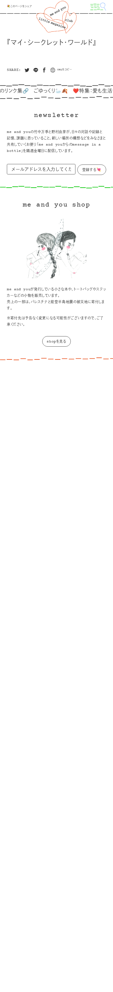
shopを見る (56, 341)
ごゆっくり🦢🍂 (45, 91)
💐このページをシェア (19, 6)
